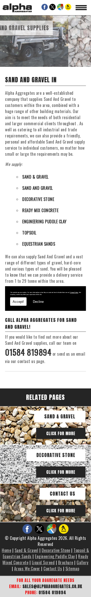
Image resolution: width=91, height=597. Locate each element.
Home (6, 550)
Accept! (18, 301)
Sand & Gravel (59, 416)
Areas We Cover (27, 568)
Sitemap (72, 568)
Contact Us (62, 493)
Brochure (65, 562)
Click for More (60, 472)
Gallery (82, 562)
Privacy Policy (74, 292)
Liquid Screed (43, 562)
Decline (38, 301)
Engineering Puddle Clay (55, 556)
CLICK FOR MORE (60, 433)
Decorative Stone (55, 455)
